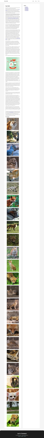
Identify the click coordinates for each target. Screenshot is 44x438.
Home (33, 1)
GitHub (19, 436)
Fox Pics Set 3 (26, 9)
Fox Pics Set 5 (26, 10)
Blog (35, 1)
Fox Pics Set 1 (26, 7)
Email (25, 436)
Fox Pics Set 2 (26, 8)
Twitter (22, 436)
